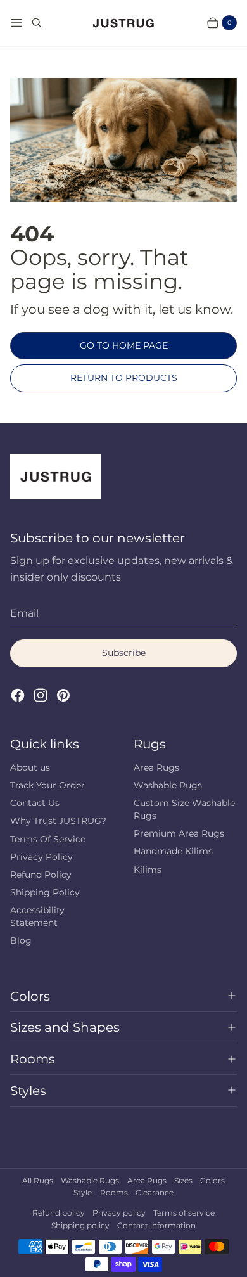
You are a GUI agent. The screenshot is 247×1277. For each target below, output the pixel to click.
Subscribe (124, 652)
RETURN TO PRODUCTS (123, 377)
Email (24, 613)
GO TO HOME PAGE (124, 345)
